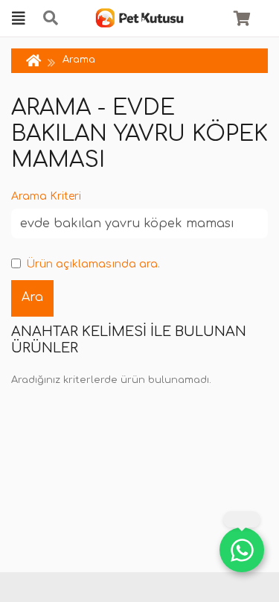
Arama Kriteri (46, 196)
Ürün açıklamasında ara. (93, 264)
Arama (78, 59)
